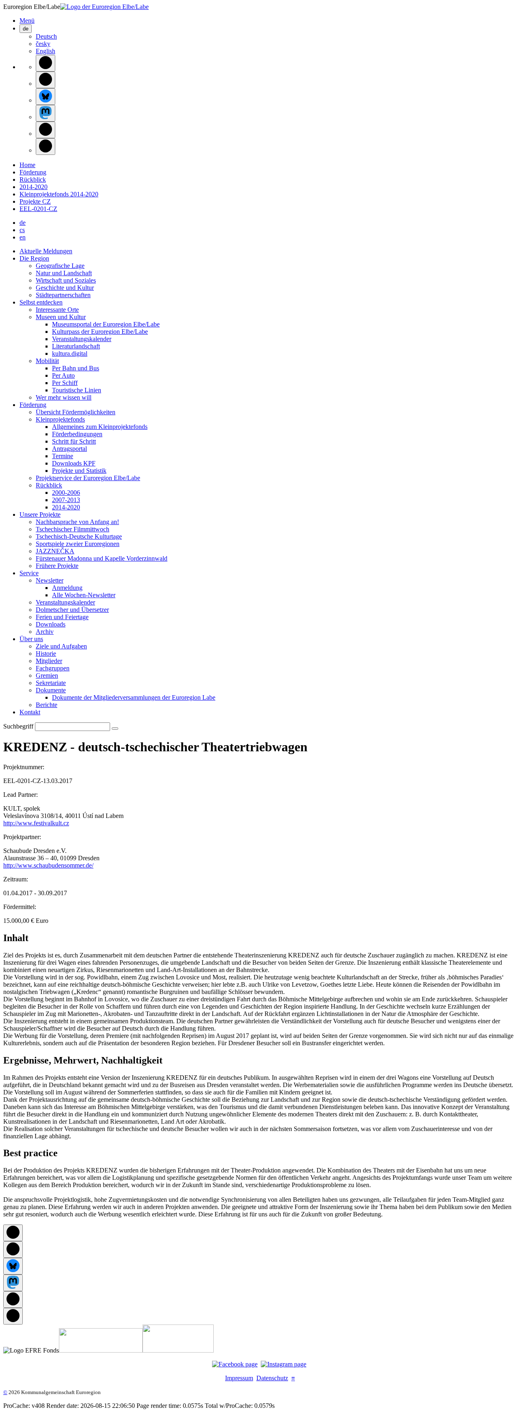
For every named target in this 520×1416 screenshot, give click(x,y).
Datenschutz (272, 1378)
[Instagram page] (283, 1364)
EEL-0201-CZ (38, 208)
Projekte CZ (35, 201)
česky (43, 43)
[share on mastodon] (45, 113)
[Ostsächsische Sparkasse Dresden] (178, 1350)
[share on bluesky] (45, 96)
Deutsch (46, 36)
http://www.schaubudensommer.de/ (48, 865)
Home (27, 164)
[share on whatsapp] (45, 146)
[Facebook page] (235, 1364)
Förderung (33, 172)
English (45, 51)
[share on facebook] (45, 63)
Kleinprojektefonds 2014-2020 (59, 194)
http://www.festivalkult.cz (36, 823)
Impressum (239, 1378)
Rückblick (33, 179)
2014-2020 (34, 186)
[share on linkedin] (45, 130)
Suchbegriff (18, 726)
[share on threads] (45, 80)
